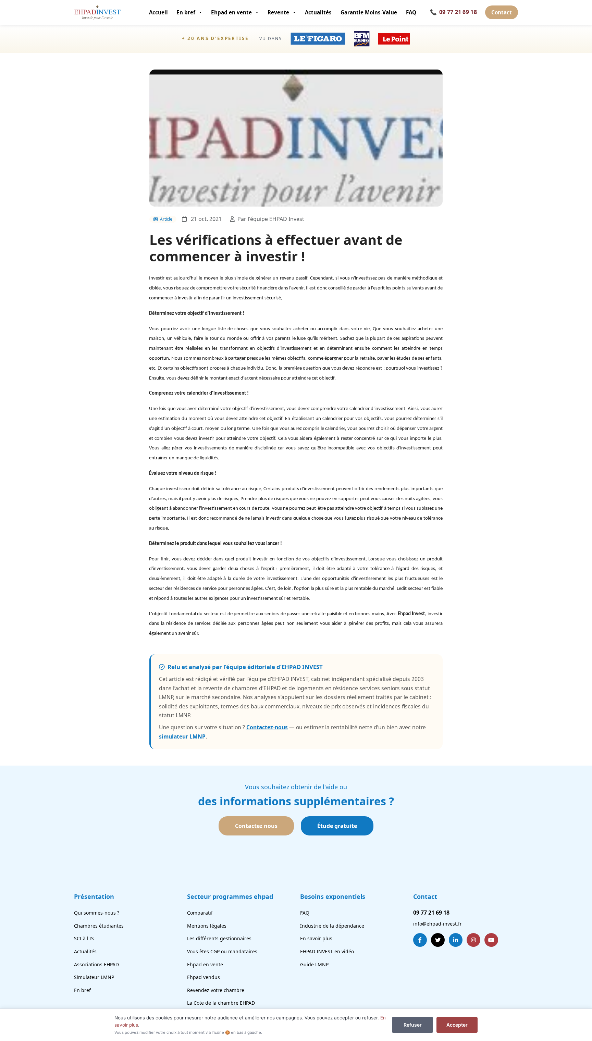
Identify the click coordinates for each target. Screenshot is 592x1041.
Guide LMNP (314, 964)
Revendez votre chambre (215, 990)
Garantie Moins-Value (369, 12)
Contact (501, 12)
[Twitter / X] (438, 940)
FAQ (411, 12)
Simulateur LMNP (94, 977)
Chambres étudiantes (99, 925)
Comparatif (200, 912)
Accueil (158, 12)
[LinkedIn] (456, 940)
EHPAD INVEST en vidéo (327, 951)
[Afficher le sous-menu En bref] (201, 12)
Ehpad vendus (203, 977)
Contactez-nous (267, 727)
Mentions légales (206, 925)
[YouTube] (491, 940)
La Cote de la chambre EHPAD (221, 1003)
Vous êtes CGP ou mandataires (222, 951)
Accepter (457, 1025)
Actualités (318, 12)
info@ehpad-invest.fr (437, 923)
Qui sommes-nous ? (96, 912)
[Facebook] (420, 940)
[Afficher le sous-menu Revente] (294, 12)
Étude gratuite (337, 826)
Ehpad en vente (231, 12)
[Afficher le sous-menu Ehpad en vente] (257, 12)
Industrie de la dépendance (332, 925)
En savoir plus (316, 938)
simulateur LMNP (182, 736)
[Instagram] (473, 940)
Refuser (413, 1025)
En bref (185, 12)
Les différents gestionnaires (219, 938)
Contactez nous (256, 826)
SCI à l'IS (84, 938)
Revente (278, 12)
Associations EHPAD (96, 964)
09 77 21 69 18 (453, 12)
